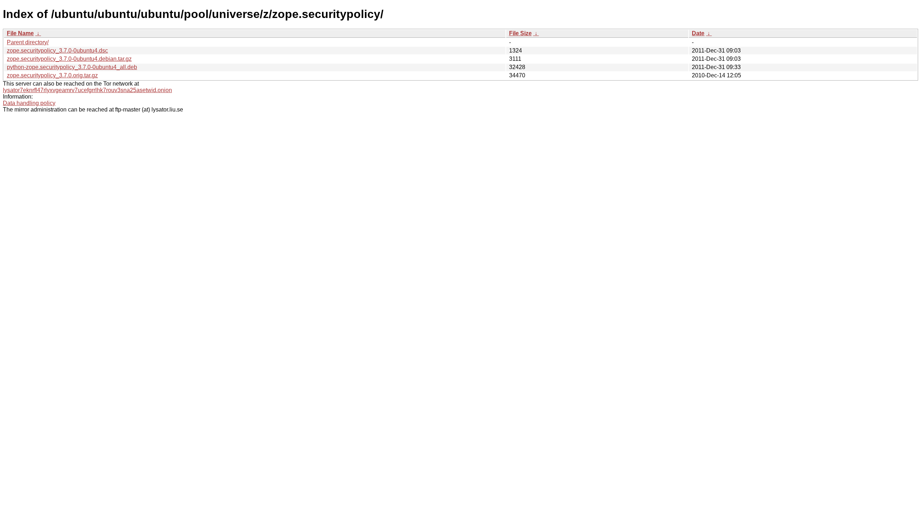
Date (698, 33)
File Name (20, 33)
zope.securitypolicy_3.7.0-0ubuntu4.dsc (57, 50)
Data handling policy (29, 103)
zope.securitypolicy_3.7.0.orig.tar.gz (52, 75)
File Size (520, 33)
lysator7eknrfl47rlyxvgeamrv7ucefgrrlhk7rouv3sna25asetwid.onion (87, 90)
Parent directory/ (28, 42)
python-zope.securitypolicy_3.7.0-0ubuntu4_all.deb (72, 67)
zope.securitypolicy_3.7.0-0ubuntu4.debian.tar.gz (69, 59)
